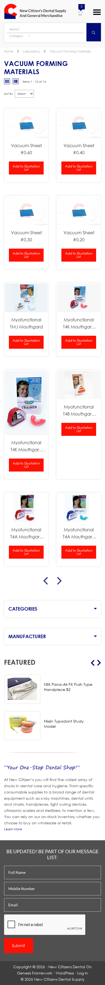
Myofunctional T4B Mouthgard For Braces (78, 410)
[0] (80, 13)
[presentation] (45, 924)
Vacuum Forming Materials (70, 51)
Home (8, 51)
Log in (82, 973)
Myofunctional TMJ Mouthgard (26, 323)
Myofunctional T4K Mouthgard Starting (78, 323)
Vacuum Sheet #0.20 (79, 236)
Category (16, 36)
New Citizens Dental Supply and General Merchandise (35, 11)
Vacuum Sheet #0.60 (26, 149)
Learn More (13, 829)
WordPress (65, 973)
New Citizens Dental (66, 966)
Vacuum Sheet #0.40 (79, 149)
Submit (18, 945)
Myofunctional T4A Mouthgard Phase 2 (26, 533)
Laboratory (31, 51)
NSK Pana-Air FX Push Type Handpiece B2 (68, 687)
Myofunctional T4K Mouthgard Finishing (26, 446)
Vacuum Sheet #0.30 (26, 236)
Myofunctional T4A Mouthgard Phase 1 (79, 533)
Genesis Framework (34, 973)
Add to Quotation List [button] (26, 168)
